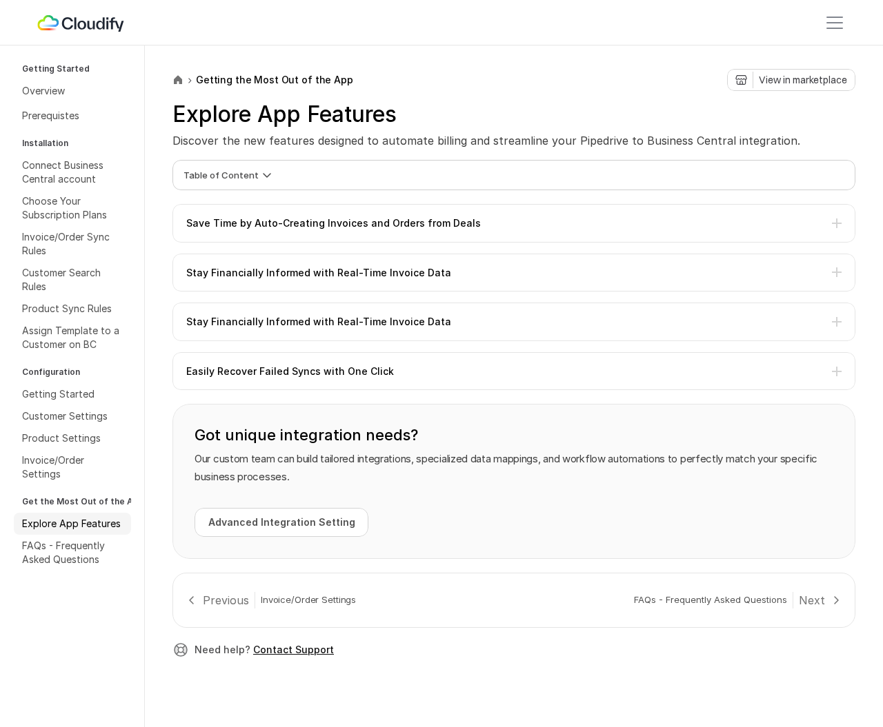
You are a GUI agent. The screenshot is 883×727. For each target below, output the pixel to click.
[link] (81, 23)
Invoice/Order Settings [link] (308, 599)
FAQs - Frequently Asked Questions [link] (710, 599)
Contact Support (293, 649)
